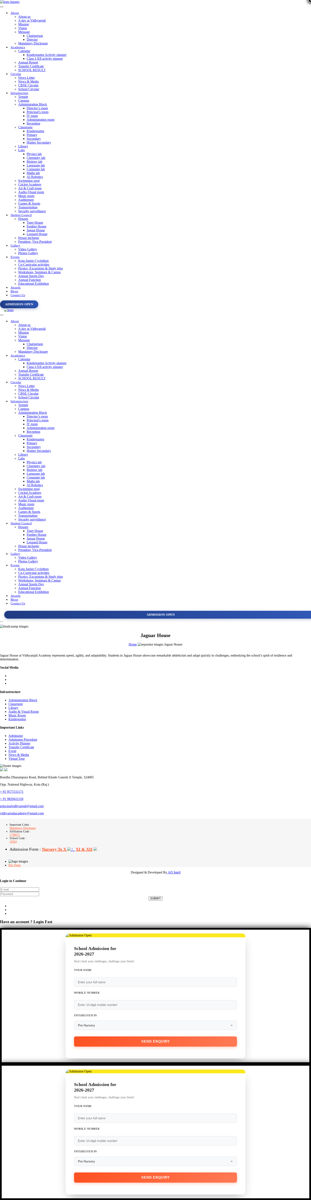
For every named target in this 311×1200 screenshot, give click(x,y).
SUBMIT (155, 898)
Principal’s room (37, 112)
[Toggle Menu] (1, 6)
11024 (13, 841)
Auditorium (26, 199)
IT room (32, 116)
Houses (23, 219)
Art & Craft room (29, 188)
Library (23, 146)
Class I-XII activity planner (45, 58)
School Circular (28, 89)
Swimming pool (29, 180)
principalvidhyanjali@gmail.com (22, 806)
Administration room (40, 119)
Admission (15, 736)
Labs (21, 150)
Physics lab (34, 154)
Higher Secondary (39, 142)
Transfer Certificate (31, 66)
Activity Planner (19, 743)
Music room (26, 196)
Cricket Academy (29, 184)
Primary (32, 135)
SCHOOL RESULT (32, 70)
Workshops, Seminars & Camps (39, 272)
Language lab (36, 165)
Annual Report (28, 62)
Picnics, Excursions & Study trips (40, 268)
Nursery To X (54, 849)
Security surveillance (32, 211)
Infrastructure (19, 93)
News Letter (26, 77)
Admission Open (19, 304)
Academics (18, 47)
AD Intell (173, 872)
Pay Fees (14, 865)
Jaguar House (36, 230)
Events (15, 257)
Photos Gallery (28, 253)
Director (32, 39)
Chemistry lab (36, 158)
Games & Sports (29, 203)
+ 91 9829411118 (11, 799)
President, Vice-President (35, 241)
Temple (23, 97)
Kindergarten (35, 131)
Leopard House (37, 234)
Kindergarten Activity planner (46, 55)
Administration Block (32, 104)
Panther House (36, 226)
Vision (22, 28)
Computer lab (36, 169)
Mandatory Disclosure (33, 43)
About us (24, 16)
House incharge (28, 238)
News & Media (28, 81)
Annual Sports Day (31, 276)
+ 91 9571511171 (11, 791)
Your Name (83, 970)
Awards (16, 287)
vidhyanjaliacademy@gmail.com (22, 813)
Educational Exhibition (33, 283)
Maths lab (33, 173)
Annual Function (29, 280)
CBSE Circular (28, 85)
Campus (23, 100)
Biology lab (34, 161)
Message (24, 32)
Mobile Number (87, 992)
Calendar (24, 51)
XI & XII (84, 849)
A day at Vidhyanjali (32, 20)
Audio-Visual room (31, 192)
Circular (16, 74)
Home (133, 644)
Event (12, 751)
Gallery (15, 245)
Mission (23, 24)
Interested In (85, 1015)
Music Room (17, 715)
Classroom (25, 127)
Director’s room (37, 108)
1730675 (15, 834)
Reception (33, 123)
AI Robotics (35, 177)
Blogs (14, 291)
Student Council (21, 215)
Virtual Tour (16, 758)
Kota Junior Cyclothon (33, 260)
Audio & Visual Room (23, 711)
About (15, 13)
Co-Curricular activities (33, 264)
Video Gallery (27, 249)
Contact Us (18, 295)
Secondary (34, 138)
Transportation (27, 207)
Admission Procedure (22, 739)
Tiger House (35, 222)
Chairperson (35, 36)
